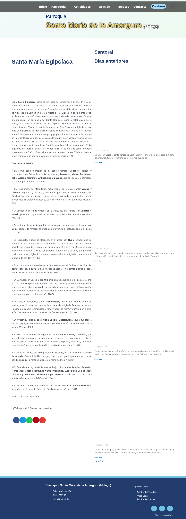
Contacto (139, 7)
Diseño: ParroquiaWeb (164, 515)
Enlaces (123, 7)
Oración (104, 7)
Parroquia (58, 7)
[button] (172, 6)
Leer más (98, 163)
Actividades (82, 7)
